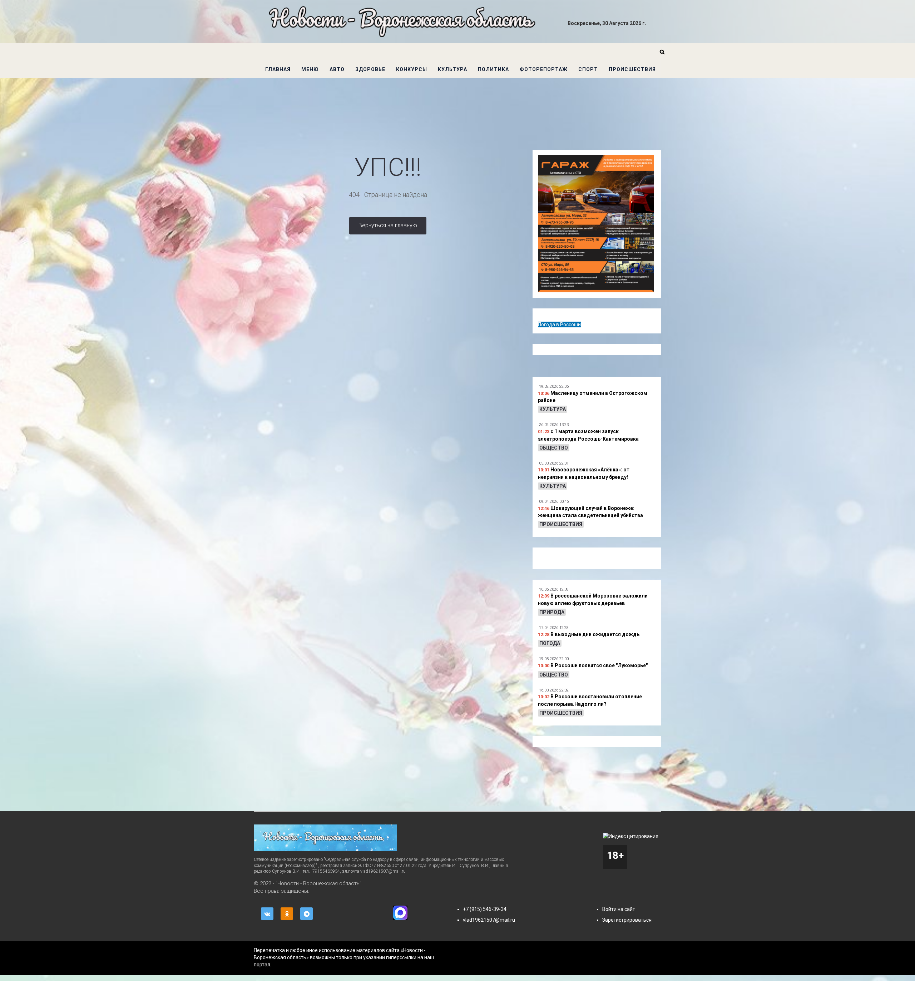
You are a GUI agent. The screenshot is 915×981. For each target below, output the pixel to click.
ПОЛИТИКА (493, 69)
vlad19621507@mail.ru (489, 920)
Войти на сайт (618, 909)
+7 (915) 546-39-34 (484, 909)
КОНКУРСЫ (411, 69)
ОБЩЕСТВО (553, 448)
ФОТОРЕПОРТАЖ (544, 69)
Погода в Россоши (559, 324)
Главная (278, 69)
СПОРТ (588, 69)
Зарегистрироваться (627, 920)
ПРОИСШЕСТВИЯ (632, 69)
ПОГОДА (549, 643)
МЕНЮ (310, 69)
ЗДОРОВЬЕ (370, 69)
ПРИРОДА (551, 612)
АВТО (337, 69)
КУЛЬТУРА (452, 69)
